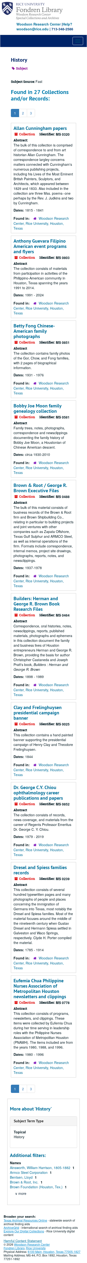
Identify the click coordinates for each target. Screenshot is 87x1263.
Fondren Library (14, 1248)
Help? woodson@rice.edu (44, 26)
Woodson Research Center (38, 24)
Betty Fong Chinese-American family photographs (34, 331)
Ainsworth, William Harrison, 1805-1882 (40, 1167)
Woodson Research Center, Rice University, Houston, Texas (41, 223)
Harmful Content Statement (23, 1240)
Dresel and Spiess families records (40, 870)
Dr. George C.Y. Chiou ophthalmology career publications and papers (38, 792)
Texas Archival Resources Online (25, 1220)
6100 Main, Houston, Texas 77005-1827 (54, 1252)
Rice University (36, 1248)
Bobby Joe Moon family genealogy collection (37, 408)
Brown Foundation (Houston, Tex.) (37, 1186)
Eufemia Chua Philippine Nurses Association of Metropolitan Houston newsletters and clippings (40, 988)
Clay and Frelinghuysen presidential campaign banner (38, 712)
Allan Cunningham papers (40, 128)
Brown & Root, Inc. (24, 1182)
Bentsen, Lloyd (22, 1177)
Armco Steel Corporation (29, 1172)
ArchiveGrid (11, 1227)
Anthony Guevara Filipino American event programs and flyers (40, 246)
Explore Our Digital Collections (24, 1231)
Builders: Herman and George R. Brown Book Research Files (36, 603)
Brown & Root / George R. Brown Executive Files (40, 488)
